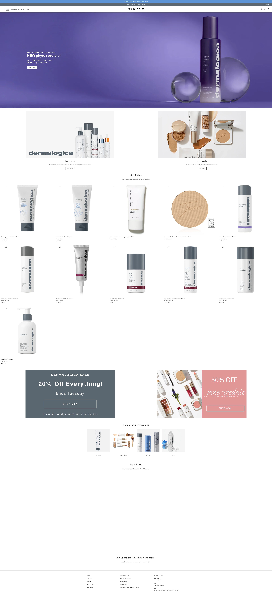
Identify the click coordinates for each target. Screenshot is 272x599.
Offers (27, 9)
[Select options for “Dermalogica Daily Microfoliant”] (267, 248)
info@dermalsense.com (159, 585)
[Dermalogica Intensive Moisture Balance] (27, 209)
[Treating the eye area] (136, 528)
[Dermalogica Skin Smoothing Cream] (81, 209)
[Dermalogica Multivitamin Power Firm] (81, 270)
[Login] (261, 9)
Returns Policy (90, 584)
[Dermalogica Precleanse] (27, 331)
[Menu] (4, 9)
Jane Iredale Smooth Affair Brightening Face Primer (122, 237)
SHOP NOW (32, 67)
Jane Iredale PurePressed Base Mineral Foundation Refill (177, 237)
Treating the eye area (93, 541)
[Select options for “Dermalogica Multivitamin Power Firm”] (104, 248)
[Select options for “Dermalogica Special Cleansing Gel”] (49, 248)
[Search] (265, 9)
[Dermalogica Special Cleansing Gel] (27, 270)
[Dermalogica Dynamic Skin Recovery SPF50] (190, 270)
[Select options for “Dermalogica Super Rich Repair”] (158, 248)
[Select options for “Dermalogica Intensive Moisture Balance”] (49, 186)
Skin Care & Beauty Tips (94, 490)
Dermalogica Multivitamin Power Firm (64, 298)
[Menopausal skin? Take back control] (136, 480)
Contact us (89, 578)
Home (7, 9)
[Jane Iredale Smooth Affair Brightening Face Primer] (136, 209)
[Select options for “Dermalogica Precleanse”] (49, 309)
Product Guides (91, 514)
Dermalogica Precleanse (7, 359)
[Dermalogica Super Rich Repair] (136, 270)
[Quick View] (49, 190)
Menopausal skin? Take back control (98, 493)
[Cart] (268, 9)
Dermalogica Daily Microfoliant (226, 298)
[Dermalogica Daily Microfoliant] (245, 270)
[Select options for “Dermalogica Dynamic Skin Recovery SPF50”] (212, 248)
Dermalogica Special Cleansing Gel (9, 298)
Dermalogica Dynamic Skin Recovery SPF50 (174, 298)
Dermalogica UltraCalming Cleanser (227, 237)
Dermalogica (14, 9)
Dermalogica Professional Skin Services (129, 587)
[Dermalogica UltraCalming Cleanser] (245, 209)
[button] (70, 168)
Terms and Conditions (125, 578)
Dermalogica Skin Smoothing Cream (64, 237)
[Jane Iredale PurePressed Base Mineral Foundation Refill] (190, 209)
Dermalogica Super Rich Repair (117, 298)
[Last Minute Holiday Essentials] (136, 504)
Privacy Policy (123, 581)
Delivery (89, 581)
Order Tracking (90, 587)
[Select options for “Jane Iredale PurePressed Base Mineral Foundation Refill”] (212, 186)
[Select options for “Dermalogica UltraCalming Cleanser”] (267, 186)
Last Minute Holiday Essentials (96, 517)
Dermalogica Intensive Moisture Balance (10, 237)
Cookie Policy (123, 584)
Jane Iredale (21, 9)
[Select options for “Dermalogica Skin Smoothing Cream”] (104, 186)
